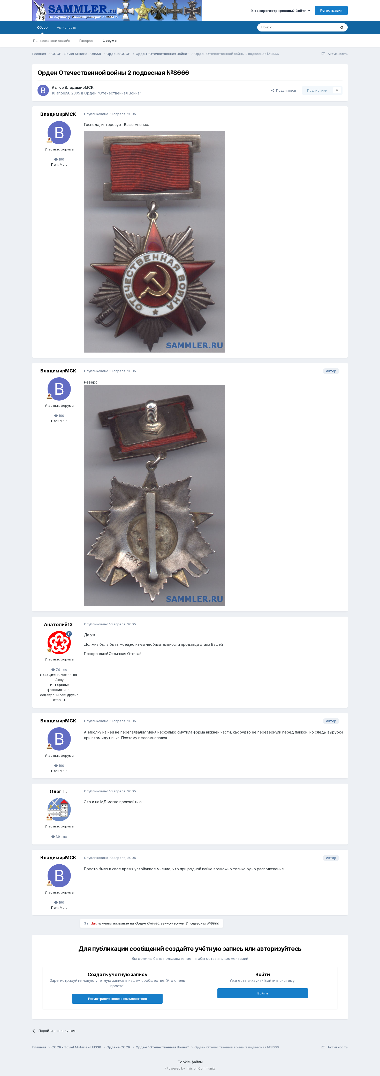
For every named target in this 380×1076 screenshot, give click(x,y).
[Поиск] (342, 27)
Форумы (109, 40)
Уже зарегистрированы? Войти (279, 11)
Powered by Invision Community (191, 1068)
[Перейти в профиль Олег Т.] (59, 809)
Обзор (42, 27)
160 (61, 159)
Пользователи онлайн (51, 40)
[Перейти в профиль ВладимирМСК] (43, 90)
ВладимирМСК (79, 87)
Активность (66, 27)
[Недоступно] (154, 241)
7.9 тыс (61, 669)
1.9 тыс (61, 836)
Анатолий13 (58, 624)
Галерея (86, 40)
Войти (262, 993)
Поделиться (285, 90)
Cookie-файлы (190, 1062)
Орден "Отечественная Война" (112, 93)
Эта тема (322, 27)
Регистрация (331, 10)
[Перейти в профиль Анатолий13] (59, 642)
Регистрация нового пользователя (117, 999)
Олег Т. (58, 791)
